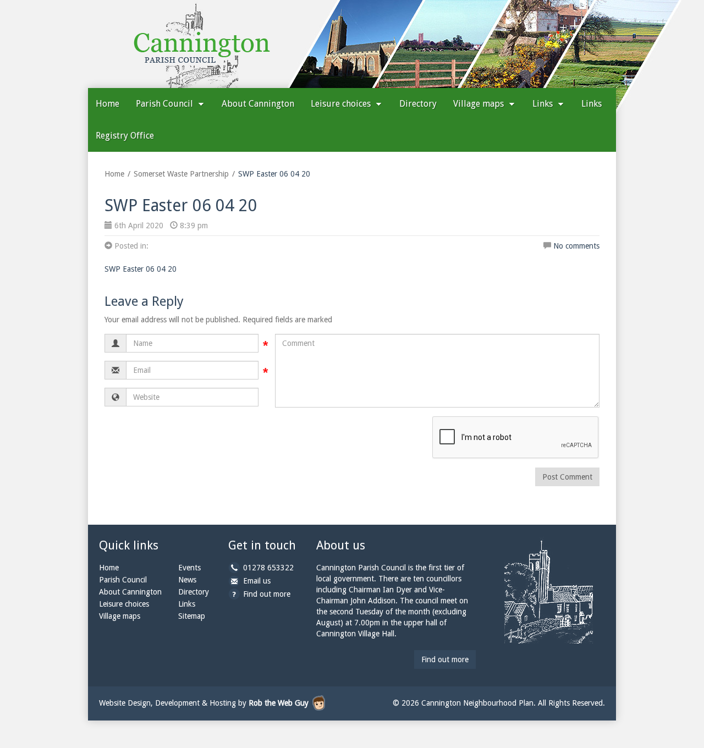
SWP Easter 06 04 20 (141, 269)
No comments (576, 245)
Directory (418, 103)
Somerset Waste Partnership (181, 173)
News (187, 579)
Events (189, 567)
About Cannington (258, 103)
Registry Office (125, 135)
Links (543, 103)
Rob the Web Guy (279, 702)
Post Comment (567, 476)
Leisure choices (342, 103)
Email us (257, 580)
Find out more (266, 594)
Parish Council (165, 103)
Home (107, 103)
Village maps (479, 103)
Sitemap (191, 616)
